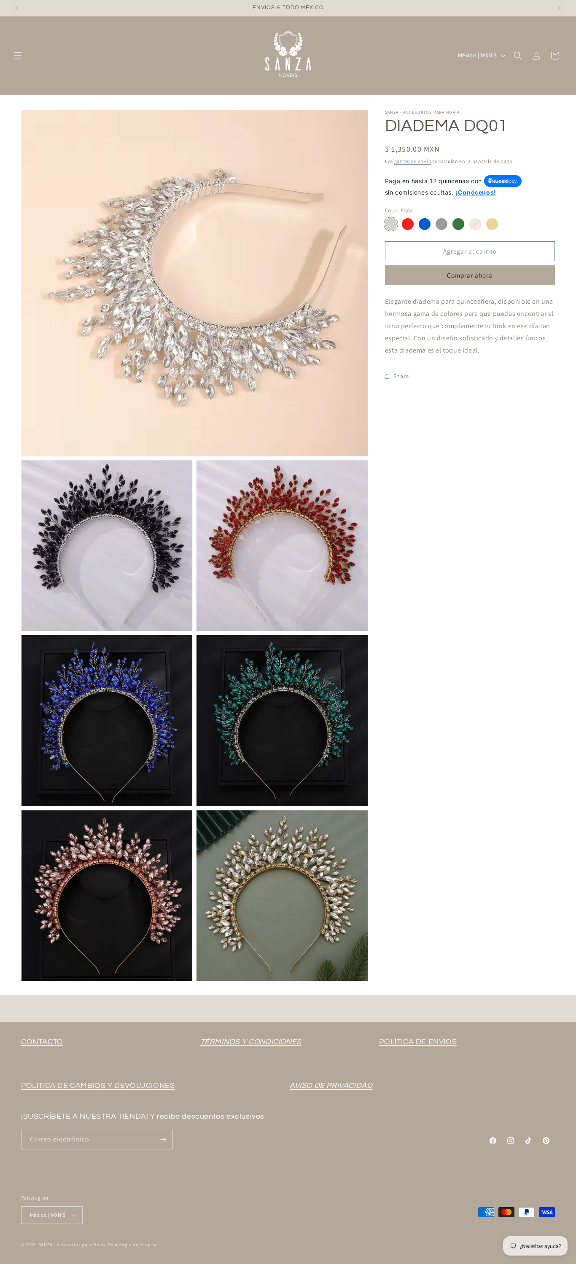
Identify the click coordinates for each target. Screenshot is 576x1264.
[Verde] (458, 224)
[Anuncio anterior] (16, 8)
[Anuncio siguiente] (559, 8)
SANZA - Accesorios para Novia (72, 1245)
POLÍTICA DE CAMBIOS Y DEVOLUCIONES (98, 1086)
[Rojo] (408, 224)
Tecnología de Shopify (132, 1245)
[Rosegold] (475, 224)
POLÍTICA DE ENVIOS (418, 1042)
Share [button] (401, 376)
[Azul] (425, 224)
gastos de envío (412, 161)
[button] (17, 55)
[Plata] (391, 224)
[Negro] (441, 224)
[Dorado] (492, 224)
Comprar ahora (470, 275)
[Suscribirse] (163, 1139)
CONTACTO (42, 1042)
